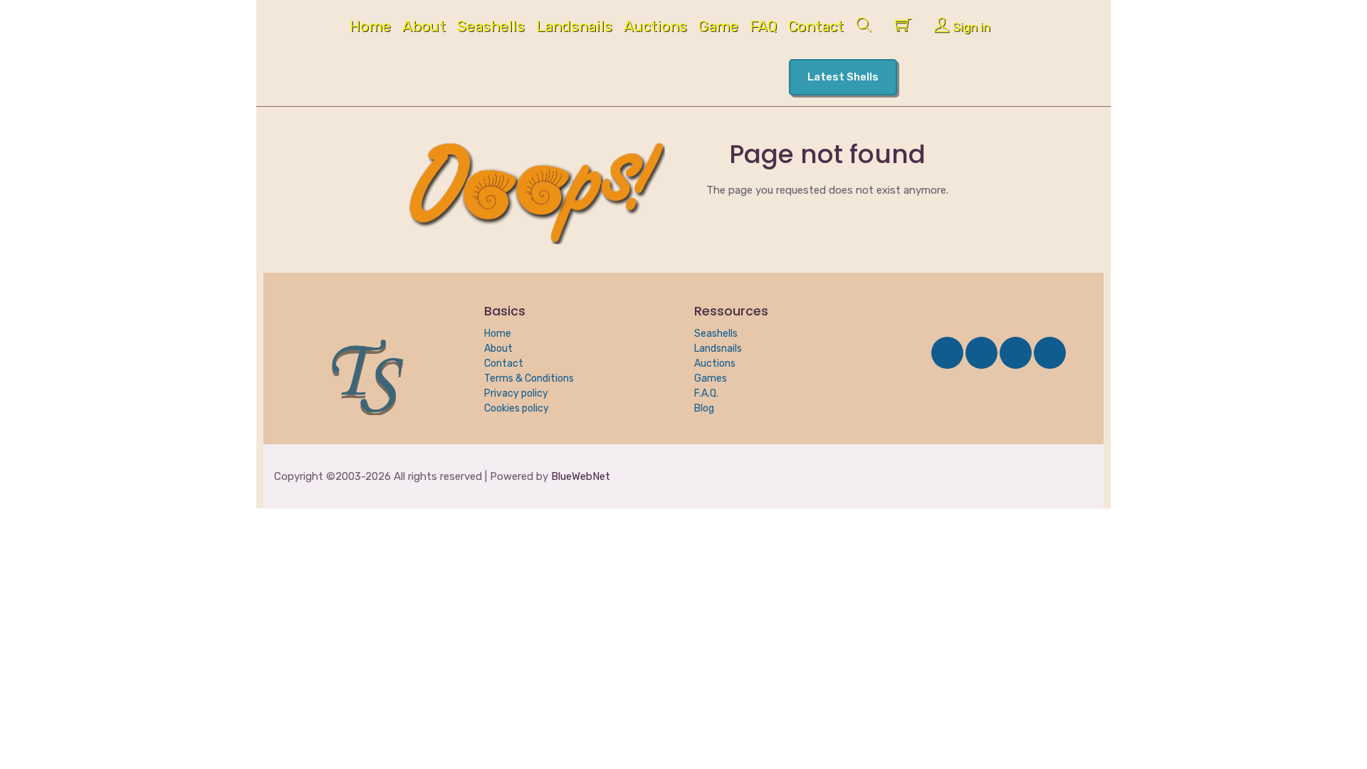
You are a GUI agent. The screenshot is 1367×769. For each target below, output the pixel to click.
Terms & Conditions (529, 378)
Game (718, 28)
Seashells (491, 28)
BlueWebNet (580, 476)
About (424, 28)
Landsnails (574, 28)
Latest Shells (843, 76)
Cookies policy (516, 408)
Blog (704, 408)
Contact (816, 28)
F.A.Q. (706, 393)
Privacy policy (516, 393)
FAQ (763, 28)
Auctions (655, 28)
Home (370, 28)
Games (710, 378)
